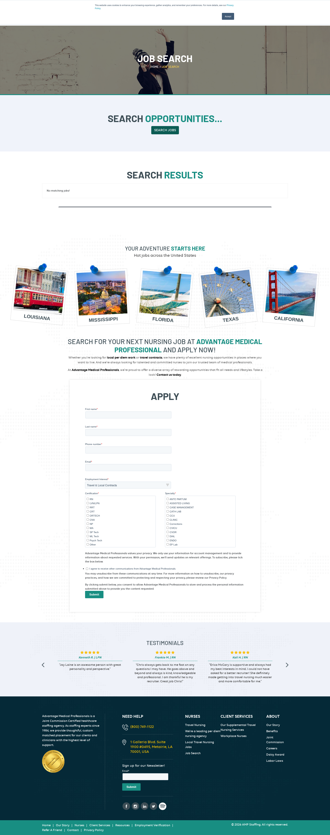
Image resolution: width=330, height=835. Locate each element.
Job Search (193, 753)
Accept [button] (228, 16)
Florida (163, 319)
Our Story (273, 725)
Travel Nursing (195, 725)
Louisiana (37, 317)
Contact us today (169, 374)
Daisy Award (275, 754)
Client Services (99, 825)
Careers (271, 748)
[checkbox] (120, 521)
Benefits (272, 731)
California (289, 319)
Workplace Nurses (233, 736)
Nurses (79, 825)
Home (46, 825)
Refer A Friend (52, 830)
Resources (122, 825)
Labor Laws (274, 760)
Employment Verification (152, 825)
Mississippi (103, 319)
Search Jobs (165, 130)
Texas (230, 319)
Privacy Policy (94, 830)
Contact (73, 830)
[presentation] (43, 665)
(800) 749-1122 (142, 726)
